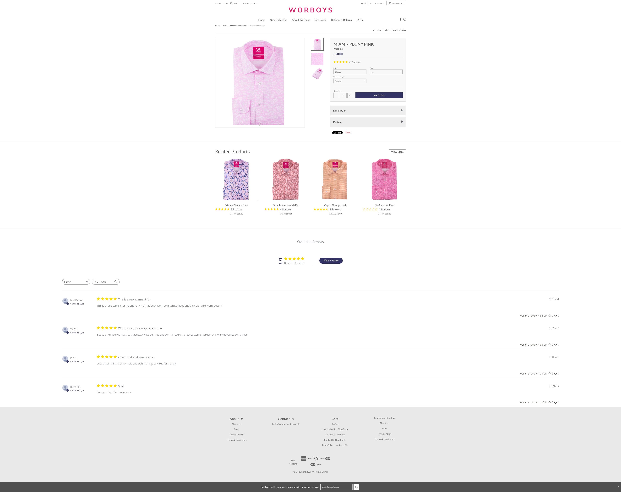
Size (371, 68)
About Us (236, 424)
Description (339, 110)
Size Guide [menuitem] (320, 19)
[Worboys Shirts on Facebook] (400, 19)
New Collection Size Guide (335, 429)
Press (237, 429)
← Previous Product (381, 30)
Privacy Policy (236, 434)
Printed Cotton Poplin (335, 440)
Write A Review (331, 260)
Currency (247, 3)
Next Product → (399, 30)
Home (217, 25)
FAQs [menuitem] (359, 19)
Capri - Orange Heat (335, 205)
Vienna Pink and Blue (236, 205)
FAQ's (335, 424)
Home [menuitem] (261, 19)
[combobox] (76, 282)
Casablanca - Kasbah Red (285, 205)
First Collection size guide (335, 445)
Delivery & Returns (335, 434)
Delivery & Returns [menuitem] (341, 19)
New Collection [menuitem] (278, 19)
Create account (377, 3)
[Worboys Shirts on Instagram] (404, 19)
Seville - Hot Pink (384, 205)
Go (356, 487)
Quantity (336, 91)
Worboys (338, 48)
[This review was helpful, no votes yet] (550, 315)
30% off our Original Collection (234, 25)
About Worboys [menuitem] (301, 19)
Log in (363, 3)
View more (397, 151)
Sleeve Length (338, 77)
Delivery (338, 121)
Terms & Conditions (236, 440)
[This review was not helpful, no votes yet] (555, 315)
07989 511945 (221, 3)
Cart (398, 3)
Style (335, 68)
